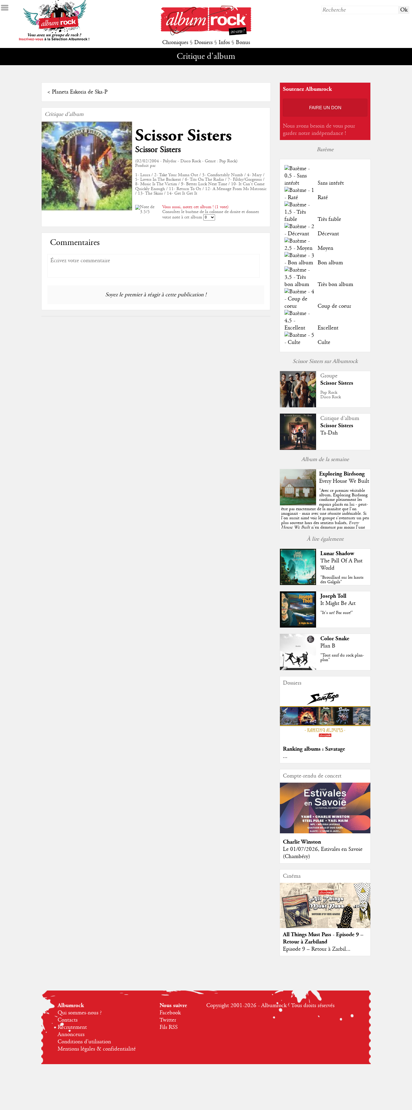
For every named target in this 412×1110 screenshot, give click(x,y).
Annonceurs (71, 1034)
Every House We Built (344, 481)
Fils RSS (169, 1027)
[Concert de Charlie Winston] (325, 831)
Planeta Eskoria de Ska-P (79, 92)
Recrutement (72, 1027)
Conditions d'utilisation (84, 1041)
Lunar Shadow (337, 553)
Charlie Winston (302, 841)
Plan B (327, 646)
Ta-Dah (329, 433)
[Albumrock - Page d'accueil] (206, 33)
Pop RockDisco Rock (330, 395)
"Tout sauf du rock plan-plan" (342, 657)
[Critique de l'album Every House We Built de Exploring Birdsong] (298, 503)
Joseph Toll (333, 596)
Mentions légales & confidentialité (97, 1049)
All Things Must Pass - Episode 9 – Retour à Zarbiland (323, 938)
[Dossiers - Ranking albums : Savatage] (325, 739)
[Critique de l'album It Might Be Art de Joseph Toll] (298, 626)
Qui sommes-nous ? (80, 1012)
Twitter (168, 1020)
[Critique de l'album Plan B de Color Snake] (298, 668)
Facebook (170, 1012)
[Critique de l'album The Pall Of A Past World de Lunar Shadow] (298, 583)
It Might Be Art (338, 603)
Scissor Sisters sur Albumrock (325, 361)
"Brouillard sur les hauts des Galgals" (341, 579)
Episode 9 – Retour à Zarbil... (316, 949)
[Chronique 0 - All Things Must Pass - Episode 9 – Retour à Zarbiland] (325, 910)
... (285, 756)
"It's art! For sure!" (336, 613)
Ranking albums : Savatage (314, 749)
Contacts (68, 1020)
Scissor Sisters (183, 135)
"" (325, 516)
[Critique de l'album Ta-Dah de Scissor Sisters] (298, 448)
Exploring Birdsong (342, 473)
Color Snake (334, 638)
